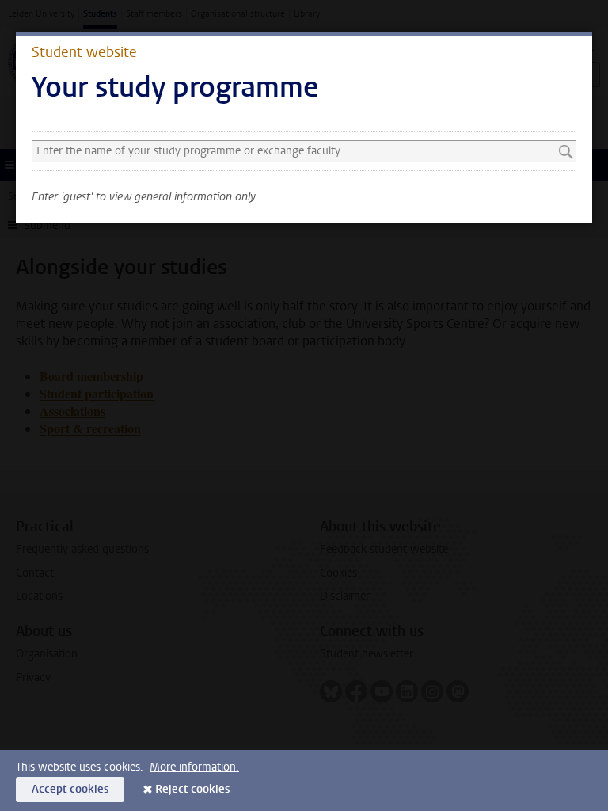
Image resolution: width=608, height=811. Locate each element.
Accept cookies (70, 789)
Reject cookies (192, 789)
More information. (194, 767)
